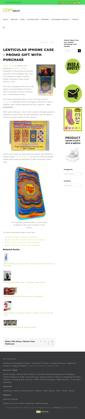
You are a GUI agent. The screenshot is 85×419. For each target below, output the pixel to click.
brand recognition (22, 157)
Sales (22, 403)
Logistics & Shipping (62, 377)
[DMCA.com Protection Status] (42, 412)
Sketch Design (9, 374)
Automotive (8, 391)
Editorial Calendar (10, 399)
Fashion (38, 391)
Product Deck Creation (26, 374)
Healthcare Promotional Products (17, 363)
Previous (44, 42)
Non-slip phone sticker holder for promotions (26, 240)
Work (15, 370)
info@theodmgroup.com (13, 2)
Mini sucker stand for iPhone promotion (23, 242)
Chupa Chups (8, 66)
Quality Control (46, 377)
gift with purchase (19, 68)
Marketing (29, 403)
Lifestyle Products (58, 363)
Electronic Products (41, 363)
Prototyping (69, 374)
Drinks (17, 391)
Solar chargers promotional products (22, 237)
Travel (64, 391)
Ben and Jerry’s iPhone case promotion (23, 245)
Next (52, 42)
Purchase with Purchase (23, 380)
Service (72, 391)
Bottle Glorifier (62, 380)
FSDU (36, 380)
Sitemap (57, 408)
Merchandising (42, 403)
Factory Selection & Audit (13, 377)
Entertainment (27, 391)
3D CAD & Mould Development (50, 374)
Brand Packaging (48, 380)
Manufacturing (32, 377)
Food (45, 391)
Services (6, 370)
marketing (7, 102)
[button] (3, 27)
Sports (52, 391)
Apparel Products (19, 366)
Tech (58, 391)
